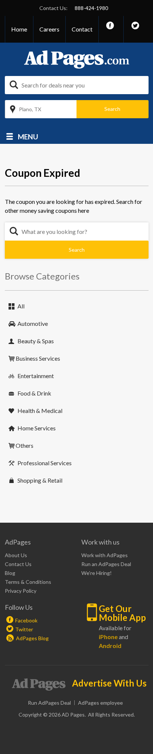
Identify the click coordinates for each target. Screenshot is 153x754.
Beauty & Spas (35, 340)
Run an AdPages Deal (106, 564)
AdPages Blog (32, 638)
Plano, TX (30, 109)
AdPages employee (100, 703)
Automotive (32, 323)
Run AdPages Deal (49, 703)
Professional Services (44, 462)
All (21, 306)
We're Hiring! (96, 573)
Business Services (38, 358)
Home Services (36, 427)
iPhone (108, 636)
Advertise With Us (109, 683)
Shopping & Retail (39, 480)
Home (19, 29)
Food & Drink (34, 393)
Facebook (26, 620)
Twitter (24, 629)
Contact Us (18, 564)
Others (24, 445)
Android (110, 645)
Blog (10, 573)
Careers (49, 29)
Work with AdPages (104, 555)
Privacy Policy (20, 591)
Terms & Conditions (28, 582)
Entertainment (35, 375)
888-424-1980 (91, 8)
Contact (82, 29)
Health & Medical (39, 410)
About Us (16, 555)
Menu (28, 136)
